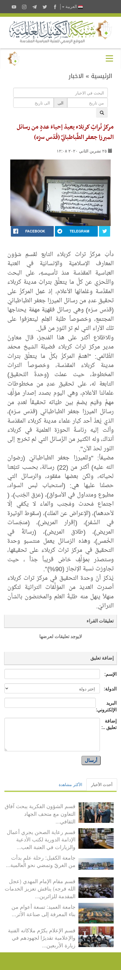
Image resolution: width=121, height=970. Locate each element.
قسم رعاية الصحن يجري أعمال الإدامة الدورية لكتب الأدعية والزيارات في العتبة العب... (41, 839)
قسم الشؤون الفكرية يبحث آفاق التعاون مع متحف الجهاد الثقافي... (40, 813)
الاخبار (76, 76)
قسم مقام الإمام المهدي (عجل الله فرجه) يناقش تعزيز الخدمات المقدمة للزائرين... (40, 888)
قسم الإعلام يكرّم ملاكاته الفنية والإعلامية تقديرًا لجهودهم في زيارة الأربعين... (41, 937)
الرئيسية (101, 76)
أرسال (91, 760)
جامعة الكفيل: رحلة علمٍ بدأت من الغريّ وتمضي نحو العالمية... (40, 861)
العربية (71, 6)
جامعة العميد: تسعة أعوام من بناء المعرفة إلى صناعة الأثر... (43, 910)
